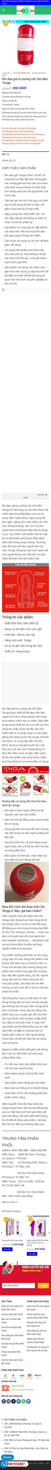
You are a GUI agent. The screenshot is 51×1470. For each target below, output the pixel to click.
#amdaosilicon (8, 140)
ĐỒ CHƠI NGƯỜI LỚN (21, 73)
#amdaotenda (22, 140)
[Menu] (3, 10)
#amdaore (18, 137)
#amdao (21, 128)
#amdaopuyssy (37, 134)
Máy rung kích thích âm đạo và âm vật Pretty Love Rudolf (38, 1242)
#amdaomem (24, 134)
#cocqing (33, 140)
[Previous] (2, 1238)
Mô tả (5, 154)
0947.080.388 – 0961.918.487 (29, 1150)
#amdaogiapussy (26, 131)
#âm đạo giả (11, 128)
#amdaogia (31, 128)
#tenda (26, 143)
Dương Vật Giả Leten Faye (12, 1240)
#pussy (5, 143)
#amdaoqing (7, 137)
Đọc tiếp (7, 1249)
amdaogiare (35, 143)
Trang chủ (6, 73)
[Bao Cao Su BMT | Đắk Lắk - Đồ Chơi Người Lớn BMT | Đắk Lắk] (26, 9)
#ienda (41, 140)
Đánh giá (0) (9, 160)
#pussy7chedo (15, 143)
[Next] (49, 1238)
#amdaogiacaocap (10, 131)
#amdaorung (29, 137)
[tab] (25, 154)
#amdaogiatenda (9, 134)
